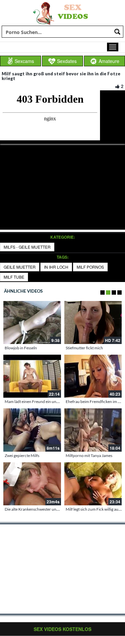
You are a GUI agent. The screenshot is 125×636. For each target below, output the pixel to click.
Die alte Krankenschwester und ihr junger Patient (47, 509)
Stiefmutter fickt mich (84, 347)
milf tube (14, 277)
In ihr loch (56, 267)
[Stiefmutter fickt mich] (93, 322)
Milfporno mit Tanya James (89, 455)
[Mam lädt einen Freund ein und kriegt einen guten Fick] (32, 376)
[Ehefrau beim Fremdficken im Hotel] (93, 376)
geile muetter (20, 267)
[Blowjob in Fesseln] (32, 322)
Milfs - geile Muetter (27, 247)
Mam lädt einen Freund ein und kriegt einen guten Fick (51, 401)
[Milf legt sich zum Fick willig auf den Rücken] (93, 483)
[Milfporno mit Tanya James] (93, 429)
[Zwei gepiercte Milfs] (32, 429)
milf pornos (90, 267)
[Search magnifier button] (117, 31)
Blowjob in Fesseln (21, 347)
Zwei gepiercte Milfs (22, 455)
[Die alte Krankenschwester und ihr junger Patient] (32, 483)
